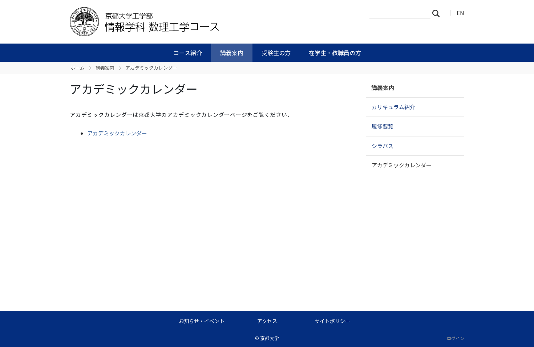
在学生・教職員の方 (335, 52)
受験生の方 (276, 52)
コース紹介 (187, 52)
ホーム (77, 67)
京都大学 (269, 338)
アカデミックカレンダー (117, 133)
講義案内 (231, 52)
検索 (438, 13)
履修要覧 (382, 126)
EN (460, 13)
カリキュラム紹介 (393, 107)
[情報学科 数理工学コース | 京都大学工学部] (186, 21)
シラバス (382, 146)
